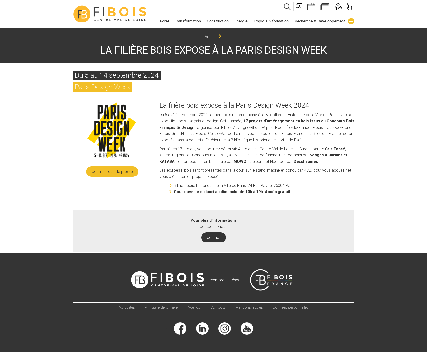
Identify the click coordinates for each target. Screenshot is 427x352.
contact (213, 237)
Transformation (188, 21)
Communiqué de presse (112, 171)
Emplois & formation (271, 21)
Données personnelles (291, 307)
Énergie (241, 21)
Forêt (164, 21)
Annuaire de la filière (161, 307)
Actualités (127, 307)
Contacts (218, 307)
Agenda (194, 307)
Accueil (211, 36)
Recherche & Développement (320, 21)
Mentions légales (249, 307)
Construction (218, 21)
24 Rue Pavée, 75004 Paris (271, 185)
